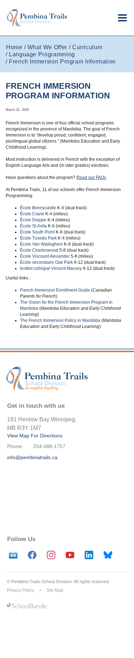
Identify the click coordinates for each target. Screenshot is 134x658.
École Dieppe (33, 219)
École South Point (37, 232)
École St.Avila (33, 225)
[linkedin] (89, 555)
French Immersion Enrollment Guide (55, 290)
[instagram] (51, 555)
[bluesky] (108, 555)
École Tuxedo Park (38, 238)
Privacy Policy (20, 590)
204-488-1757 (49, 446)
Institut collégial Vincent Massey (51, 268)
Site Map (54, 590)
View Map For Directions (35, 435)
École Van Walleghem (41, 244)
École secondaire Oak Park (46, 262)
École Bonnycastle (38, 207)
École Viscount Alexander (45, 256)
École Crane (32, 213)
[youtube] (70, 555)
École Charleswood (39, 250)
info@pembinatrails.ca (32, 457)
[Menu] (122, 17)
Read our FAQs (91, 177)
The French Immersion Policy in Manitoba (60, 320)
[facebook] (32, 555)
